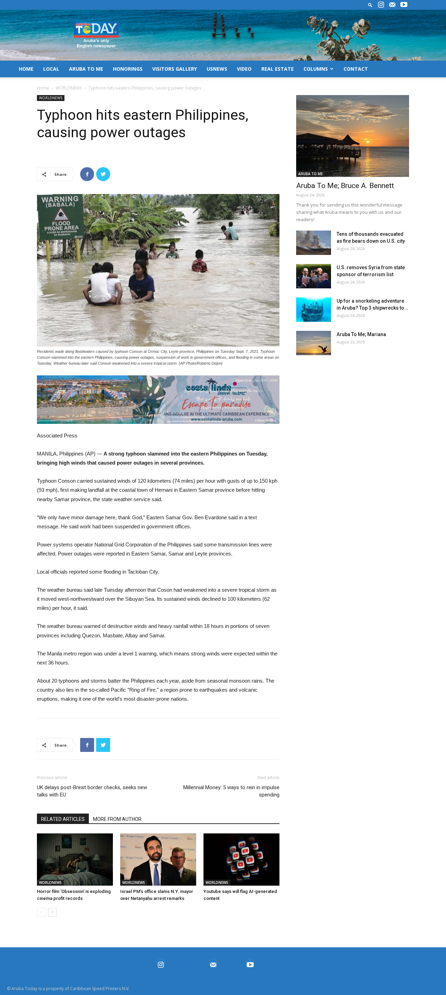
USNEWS (217, 68)
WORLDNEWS (69, 88)
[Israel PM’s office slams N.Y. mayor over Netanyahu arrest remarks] (158, 859)
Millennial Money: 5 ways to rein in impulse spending (231, 791)
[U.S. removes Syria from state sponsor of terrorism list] (313, 276)
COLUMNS (315, 68)
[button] (370, 4)
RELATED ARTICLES (63, 819)
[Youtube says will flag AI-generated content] (241, 859)
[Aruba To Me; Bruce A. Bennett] (352, 136)
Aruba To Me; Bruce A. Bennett (345, 185)
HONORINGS (128, 68)
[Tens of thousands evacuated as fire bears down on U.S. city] (313, 243)
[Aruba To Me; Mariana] (313, 343)
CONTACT (356, 68)
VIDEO (244, 68)
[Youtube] (404, 5)
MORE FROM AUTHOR (117, 819)
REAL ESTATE (277, 68)
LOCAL (51, 68)
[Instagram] (381, 5)
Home (43, 88)
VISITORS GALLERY (174, 68)
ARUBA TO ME (86, 68)
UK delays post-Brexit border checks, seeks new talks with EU (92, 791)
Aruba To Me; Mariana (361, 334)
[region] (158, 399)
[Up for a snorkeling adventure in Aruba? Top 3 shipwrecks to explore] (313, 309)
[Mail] (392, 5)
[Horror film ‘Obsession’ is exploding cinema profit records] (75, 859)
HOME (26, 68)
